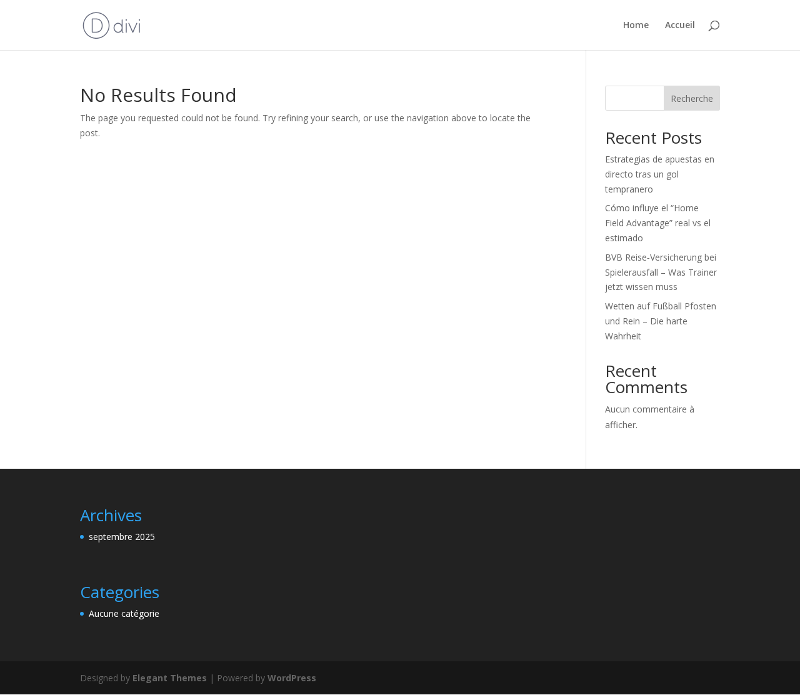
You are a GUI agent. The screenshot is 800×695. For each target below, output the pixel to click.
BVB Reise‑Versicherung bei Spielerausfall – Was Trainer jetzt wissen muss (661, 272)
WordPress (292, 678)
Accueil (680, 26)
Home (636, 26)
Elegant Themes (169, 678)
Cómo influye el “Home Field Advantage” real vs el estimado (658, 223)
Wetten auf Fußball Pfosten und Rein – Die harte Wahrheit (660, 321)
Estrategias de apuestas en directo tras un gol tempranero (659, 174)
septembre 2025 (122, 536)
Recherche (692, 98)
